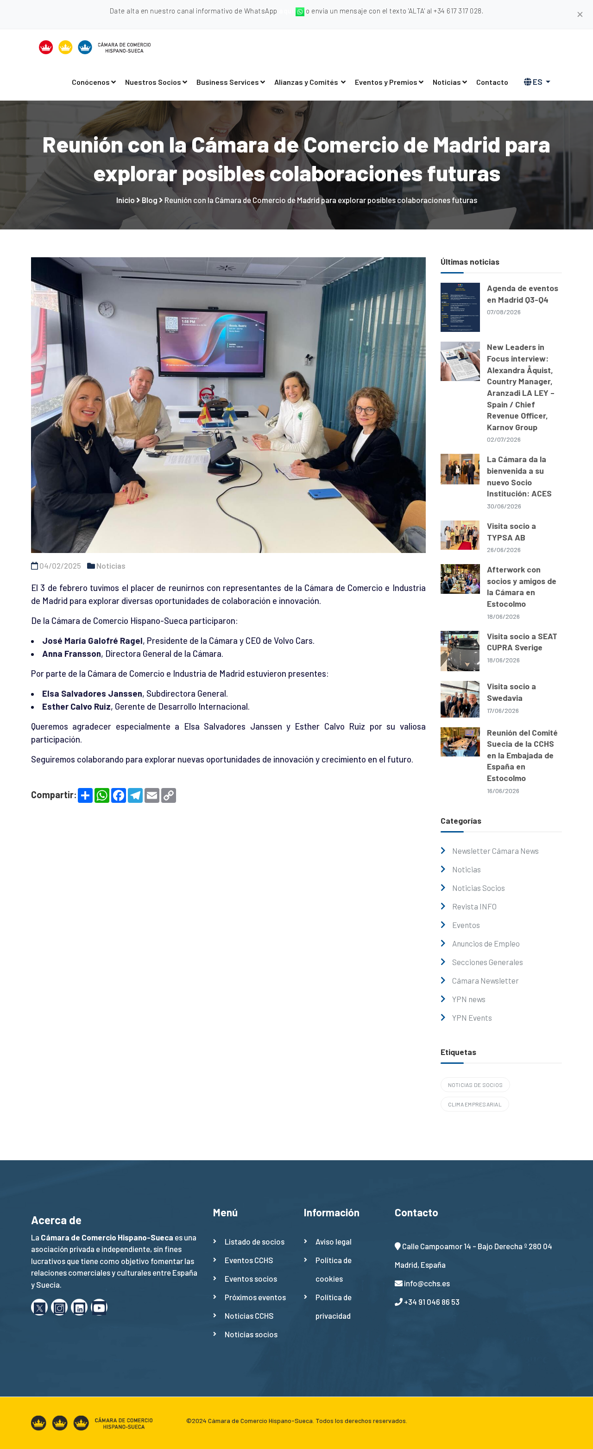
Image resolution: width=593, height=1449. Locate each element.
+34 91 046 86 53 (432, 1301)
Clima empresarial (475, 1104)
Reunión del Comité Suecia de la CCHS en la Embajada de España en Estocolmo (522, 755)
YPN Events (472, 1017)
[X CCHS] (39, 1307)
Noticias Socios (478, 887)
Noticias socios (251, 1334)
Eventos (466, 924)
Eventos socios (251, 1278)
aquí (287, 10)
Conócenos (91, 81)
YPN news (469, 999)
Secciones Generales (487, 961)
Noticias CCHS (249, 1315)
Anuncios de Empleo (486, 943)
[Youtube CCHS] (99, 1307)
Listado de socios (254, 1241)
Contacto (492, 81)
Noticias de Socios (475, 1084)
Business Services (227, 81)
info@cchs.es (427, 1283)
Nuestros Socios (153, 81)
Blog (150, 199)
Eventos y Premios (386, 81)
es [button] (537, 81)
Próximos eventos (255, 1297)
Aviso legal (333, 1241)
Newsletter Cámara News (495, 850)
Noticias (447, 81)
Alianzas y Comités (307, 81)
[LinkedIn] (79, 1307)
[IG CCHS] (59, 1307)
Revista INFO (474, 906)
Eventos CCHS (249, 1260)
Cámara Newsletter (485, 980)
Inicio (125, 199)
